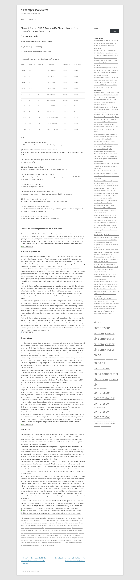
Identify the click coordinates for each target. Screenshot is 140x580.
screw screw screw (38, 545)
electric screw (40, 538)
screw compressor (43, 543)
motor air (62, 538)
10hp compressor (70, 518)
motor (47, 538)
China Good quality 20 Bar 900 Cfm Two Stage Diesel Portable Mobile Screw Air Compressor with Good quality (105, 136)
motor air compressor (72, 538)
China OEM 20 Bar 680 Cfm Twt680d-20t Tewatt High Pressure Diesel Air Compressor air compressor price (106, 203)
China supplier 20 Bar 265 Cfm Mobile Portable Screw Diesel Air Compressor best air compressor (105, 210)
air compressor (50, 523)
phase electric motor (61, 540)
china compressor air (27, 530)
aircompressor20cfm (34, 10)
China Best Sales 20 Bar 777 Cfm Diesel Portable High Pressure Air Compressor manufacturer (105, 230)
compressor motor (72, 533)
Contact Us (32, 19)
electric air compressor (52, 535)
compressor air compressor (73, 530)
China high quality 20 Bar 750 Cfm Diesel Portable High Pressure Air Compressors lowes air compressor (106, 109)
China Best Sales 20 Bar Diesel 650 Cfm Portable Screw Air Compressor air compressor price (106, 62)
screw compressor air (71, 543)
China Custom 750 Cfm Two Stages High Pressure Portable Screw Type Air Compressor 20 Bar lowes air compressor (106, 183)
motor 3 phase (54, 538)
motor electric (33, 540)
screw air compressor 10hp (29, 543)
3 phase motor (60, 520)
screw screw (29, 545)
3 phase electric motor (48, 520)
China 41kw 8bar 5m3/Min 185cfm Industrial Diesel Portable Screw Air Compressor (33, 561)
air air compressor (39, 523)
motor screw (50, 540)
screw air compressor (74, 540)
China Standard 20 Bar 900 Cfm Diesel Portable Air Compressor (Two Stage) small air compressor (105, 276)
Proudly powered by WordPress (30, 571)
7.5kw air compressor (71, 520)
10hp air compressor (58, 518)
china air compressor (64, 528)
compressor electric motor (58, 533)
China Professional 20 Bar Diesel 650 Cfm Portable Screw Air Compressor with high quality (106, 129)
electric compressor (65, 535)
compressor (61, 530)
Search (96, 28)
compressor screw (98, 421)
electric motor (76, 535)
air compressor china (32, 525)
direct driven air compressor (35, 535)
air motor (41, 528)
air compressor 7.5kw (62, 523)
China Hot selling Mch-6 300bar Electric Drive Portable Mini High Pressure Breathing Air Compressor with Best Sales (106, 301)
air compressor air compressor (104, 341)
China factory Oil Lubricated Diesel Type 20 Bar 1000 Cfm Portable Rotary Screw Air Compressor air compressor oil (106, 252)
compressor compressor (41, 533)
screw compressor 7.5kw (56, 543)
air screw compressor (51, 528)
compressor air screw (27, 533)
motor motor (42, 540)
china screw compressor (49, 530)
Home (22, 19)
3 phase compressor (35, 520)
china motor (38, 530)
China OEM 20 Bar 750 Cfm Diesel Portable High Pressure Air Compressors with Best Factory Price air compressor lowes (106, 94)
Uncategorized (40, 518)
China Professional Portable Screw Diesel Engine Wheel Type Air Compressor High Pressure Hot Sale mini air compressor (106, 284)
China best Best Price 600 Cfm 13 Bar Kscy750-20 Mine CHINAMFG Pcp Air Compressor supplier (105, 102)
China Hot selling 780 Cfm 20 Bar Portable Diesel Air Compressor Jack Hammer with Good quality (106, 166)
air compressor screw (31, 528)
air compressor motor (60, 525)
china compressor (77, 528)
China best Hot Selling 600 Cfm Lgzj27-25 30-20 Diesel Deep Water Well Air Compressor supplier (106, 269)
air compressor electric (46, 525)
